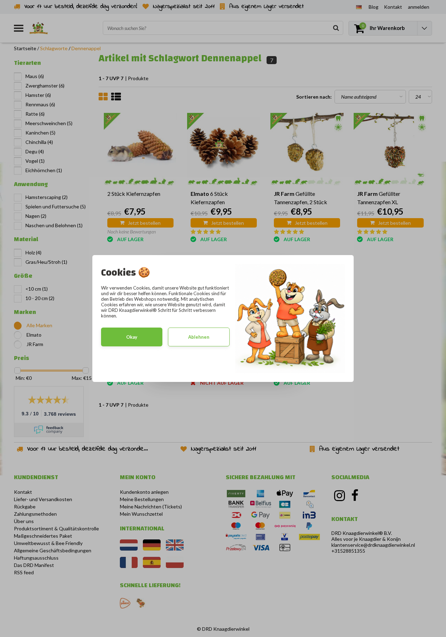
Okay (131, 337)
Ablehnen (198, 337)
